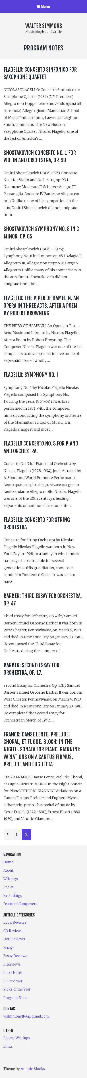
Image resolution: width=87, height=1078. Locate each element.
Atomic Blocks (33, 1069)
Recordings (12, 895)
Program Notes (15, 998)
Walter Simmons (43, 26)
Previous (8, 834)
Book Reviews (14, 922)
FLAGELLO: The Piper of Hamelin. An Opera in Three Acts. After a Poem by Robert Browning (41, 305)
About (8, 870)
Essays (8, 947)
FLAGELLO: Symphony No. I (31, 374)
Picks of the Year (17, 989)
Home (8, 862)
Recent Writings (16, 1038)
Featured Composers (20, 904)
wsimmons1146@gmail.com (26, 1016)
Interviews (12, 964)
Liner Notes (13, 972)
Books (8, 887)
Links (8, 1046)
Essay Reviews (15, 956)
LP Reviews (12, 981)
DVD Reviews (14, 939)
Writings (10, 879)
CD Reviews (13, 931)
